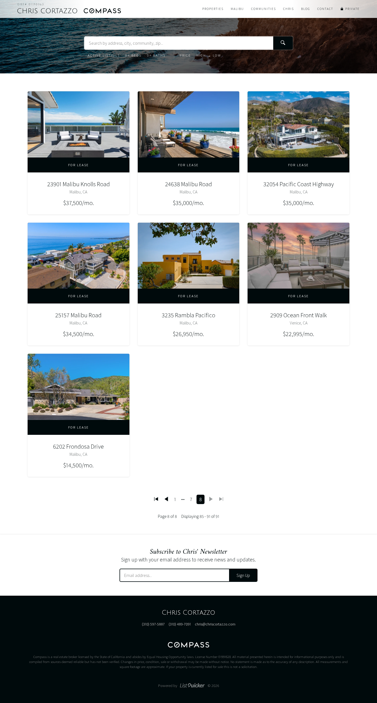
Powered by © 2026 (188, 685)
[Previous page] (166, 499)
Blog (305, 9)
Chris (288, 9)
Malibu (237, 9)
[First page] (156, 499)
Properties (213, 9)
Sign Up (243, 575)
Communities (263, 9)
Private (352, 9)
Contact (325, 9)
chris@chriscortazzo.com (215, 624)
